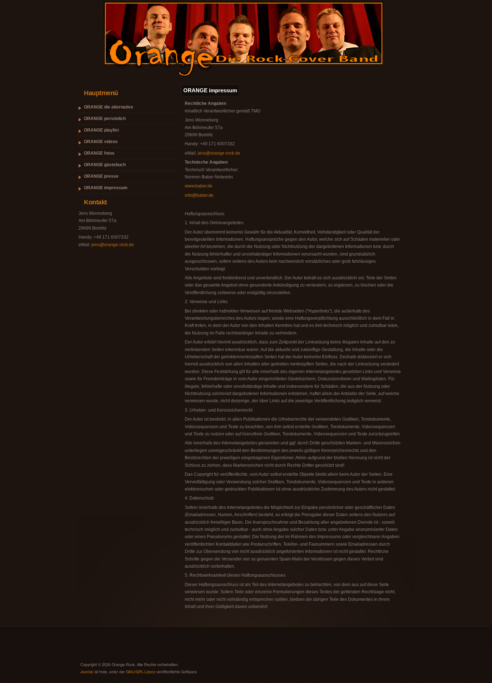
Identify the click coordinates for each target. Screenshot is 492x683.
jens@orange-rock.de (112, 244)
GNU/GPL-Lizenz (140, 671)
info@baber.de (199, 195)
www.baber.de (199, 186)
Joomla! (87, 671)
